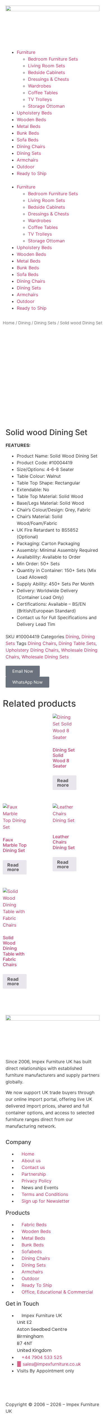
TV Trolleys (40, 99)
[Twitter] (43, 1387)
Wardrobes (39, 86)
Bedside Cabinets (46, 72)
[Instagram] (28, 1387)
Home (9, 322)
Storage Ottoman (46, 106)
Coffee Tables (43, 92)
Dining (24, 322)
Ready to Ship (31, 173)
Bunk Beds (28, 133)
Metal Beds (28, 126)
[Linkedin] (59, 1387)
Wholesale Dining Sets (45, 657)
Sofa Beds (27, 140)
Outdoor (25, 166)
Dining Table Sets (77, 643)
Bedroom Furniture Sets (53, 59)
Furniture (26, 52)
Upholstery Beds (34, 113)
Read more (63, 783)
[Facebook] (13, 1387)
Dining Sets (29, 153)
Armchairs (27, 160)
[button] (52, 180)
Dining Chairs (31, 146)
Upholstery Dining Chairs (32, 650)
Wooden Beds (31, 119)
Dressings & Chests (48, 79)
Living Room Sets (46, 65)
